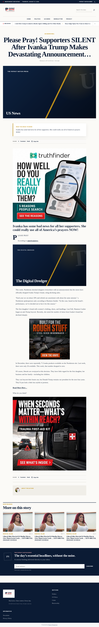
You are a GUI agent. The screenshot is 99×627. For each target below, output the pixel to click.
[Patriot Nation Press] (10, 10)
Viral (52, 33)
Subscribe (89, 566)
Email (28, 141)
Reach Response (52, 625)
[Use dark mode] (94, 1)
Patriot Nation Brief (85, 1)
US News (47, 33)
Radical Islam (8, 534)
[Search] (94, 10)
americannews (32, 241)
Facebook (23, 141)
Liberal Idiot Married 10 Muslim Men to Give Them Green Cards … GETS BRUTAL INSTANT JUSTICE (17, 538)
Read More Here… (20, 388)
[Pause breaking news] (94, 24)
